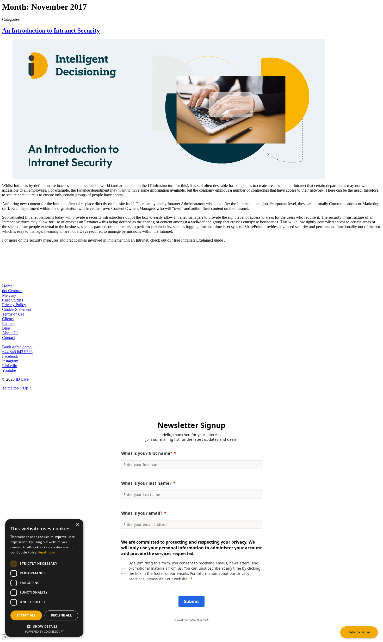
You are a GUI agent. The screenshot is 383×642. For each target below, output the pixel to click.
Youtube (9, 370)
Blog (6, 328)
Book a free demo (17, 347)
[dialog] (44, 578)
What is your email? (141, 513)
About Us (10, 333)
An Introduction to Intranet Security (51, 30)
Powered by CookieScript (44, 631)
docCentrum (12, 290)
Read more (46, 552)
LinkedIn (9, 365)
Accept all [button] (26, 615)
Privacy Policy (14, 305)
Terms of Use (13, 314)
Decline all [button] (61, 615)
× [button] (77, 525)
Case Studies (12, 300)
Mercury (9, 295)
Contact (8, 337)
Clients (8, 319)
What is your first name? (146, 453)
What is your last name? (146, 483)
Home (7, 286)
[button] (44, 626)
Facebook (10, 356)
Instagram (10, 361)
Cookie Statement (16, 309)
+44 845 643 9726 (17, 351)
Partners (8, 323)
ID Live (22, 379)
